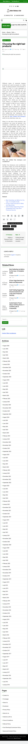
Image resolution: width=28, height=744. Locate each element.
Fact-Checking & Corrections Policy (12, 727)
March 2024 (6, 432)
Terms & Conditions (8, 720)
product (14, 226)
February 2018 (6, 638)
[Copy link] (14, 219)
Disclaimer (5, 706)
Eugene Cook (7, 49)
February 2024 (6, 436)
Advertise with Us (7, 716)
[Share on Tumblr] (7, 219)
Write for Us (6, 713)
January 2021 (6, 535)
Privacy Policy (6, 709)
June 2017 (5, 663)
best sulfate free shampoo (15, 223)
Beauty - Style (6, 40)
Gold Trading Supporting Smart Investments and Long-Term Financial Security (15, 208)
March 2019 (6, 597)
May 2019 (5, 591)
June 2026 (5, 348)
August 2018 (6, 619)
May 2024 (5, 426)
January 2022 (6, 504)
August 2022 (6, 485)
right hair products (8, 229)
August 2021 (6, 520)
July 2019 (5, 585)
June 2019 (5, 588)
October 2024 (6, 411)
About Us (5, 702)
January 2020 (6, 566)
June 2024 (5, 423)
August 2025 (6, 380)
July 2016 (5, 681)
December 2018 (7, 607)
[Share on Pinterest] (22, 215)
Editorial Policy (7, 724)
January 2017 (6, 672)
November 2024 (7, 408)
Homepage (6, 699)
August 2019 (6, 582)
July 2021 (5, 523)
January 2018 (6, 641)
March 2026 (6, 358)
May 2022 (5, 495)
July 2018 (5, 622)
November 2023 (7, 445)
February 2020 (6, 563)
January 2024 (6, 439)
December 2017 (7, 644)
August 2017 (6, 656)
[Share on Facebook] (8, 215)
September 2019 (7, 579)
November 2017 (7, 647)
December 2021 (7, 507)
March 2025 (6, 395)
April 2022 (5, 498)
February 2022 (6, 501)
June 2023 (5, 461)
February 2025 (6, 398)
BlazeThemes (17, 738)
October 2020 (6, 541)
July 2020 (5, 551)
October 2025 (6, 373)
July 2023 (5, 457)
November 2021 (7, 510)
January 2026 (6, 364)
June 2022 (5, 492)
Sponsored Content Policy (9, 731)
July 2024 (5, 420)
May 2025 (5, 389)
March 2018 (6, 635)
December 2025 (7, 367)
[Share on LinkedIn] (15, 215)
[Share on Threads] (11, 219)
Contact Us (6, 695)
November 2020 (7, 538)
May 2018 (5, 628)
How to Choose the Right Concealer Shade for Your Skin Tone (12, 1)
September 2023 (7, 451)
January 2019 (6, 604)
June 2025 (5, 386)
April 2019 (5, 594)
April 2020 (5, 560)
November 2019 (7, 572)
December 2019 (7, 569)
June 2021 (5, 526)
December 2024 (7, 404)
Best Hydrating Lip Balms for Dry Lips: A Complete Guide (16, 271)
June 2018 (5, 625)
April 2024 (5, 429)
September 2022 (7, 482)
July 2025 (5, 383)
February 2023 (6, 470)
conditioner (6, 226)
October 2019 (6, 576)
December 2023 (7, 442)
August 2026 (6, 345)
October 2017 (6, 650)
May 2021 (5, 529)
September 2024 (7, 414)
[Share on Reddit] (3, 219)
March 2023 (6, 467)
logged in (13, 255)
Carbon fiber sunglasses (9, 333)
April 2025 (5, 392)
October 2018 (6, 613)
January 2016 (6, 684)
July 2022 (5, 488)
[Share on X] (11, 215)
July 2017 (5, 660)
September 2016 (7, 678)
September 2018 (7, 616)
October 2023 (6, 448)
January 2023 (6, 473)
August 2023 (6, 454)
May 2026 (5, 352)
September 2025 (7, 376)
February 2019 (6, 600)
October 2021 (6, 513)
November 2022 (7, 479)
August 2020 (6, 548)
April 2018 (5, 632)
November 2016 (7, 675)
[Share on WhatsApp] (18, 215)
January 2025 (6, 401)
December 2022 (7, 476)
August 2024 (6, 417)
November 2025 (7, 370)
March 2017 (6, 669)
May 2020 (5, 557)
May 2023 (5, 464)
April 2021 (5, 532)
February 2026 (6, 361)
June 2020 (5, 554)
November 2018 (7, 610)
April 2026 (5, 355)
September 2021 (7, 516)
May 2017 (5, 666)
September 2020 (7, 544)
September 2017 (7, 653)
